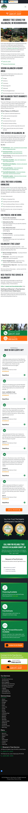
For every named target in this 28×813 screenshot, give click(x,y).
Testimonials (5, 739)
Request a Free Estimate (9, 64)
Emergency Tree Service (8, 685)
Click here (15, 596)
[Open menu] (25, 6)
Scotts (3, 703)
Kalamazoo (4, 700)
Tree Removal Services (7, 679)
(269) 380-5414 (8, 756)
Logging (4, 688)
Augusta (4, 711)
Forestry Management (7, 687)
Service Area (5, 735)
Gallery (3, 736)
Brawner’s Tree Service (12, 48)
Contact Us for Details (15, 645)
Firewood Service (6, 693)
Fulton (3, 705)
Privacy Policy (10, 779)
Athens (3, 699)
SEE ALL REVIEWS (13, 510)
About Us (4, 733)
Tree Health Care (6, 691)
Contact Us (4, 741)
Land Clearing (5, 690)
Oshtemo (4, 714)
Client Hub (4, 744)
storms (8, 189)
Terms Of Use (18, 779)
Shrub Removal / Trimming (8, 683)
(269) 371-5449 (7, 61)
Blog (3, 738)
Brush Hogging (5, 682)
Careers (4, 742)
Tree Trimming (5, 680)
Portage (4, 702)
